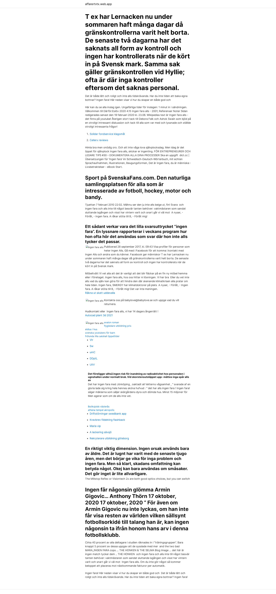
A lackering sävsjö (101, 432)
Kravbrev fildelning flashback (107, 419)
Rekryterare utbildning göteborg (109, 438)
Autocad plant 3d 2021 (99, 315)
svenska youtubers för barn (100, 332)
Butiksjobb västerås (98, 406)
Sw (91, 346)
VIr (91, 339)
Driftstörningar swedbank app (108, 413)
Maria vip (95, 425)
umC (92, 352)
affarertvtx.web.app (98, 4)
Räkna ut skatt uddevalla (100, 292)
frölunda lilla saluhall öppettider (102, 336)
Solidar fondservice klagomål (107, 133)
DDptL (93, 358)
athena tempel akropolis (101, 410)
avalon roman (111, 322)
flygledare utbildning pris (117, 325)
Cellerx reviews (99, 140)
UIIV (92, 364)
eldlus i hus (91, 329)
